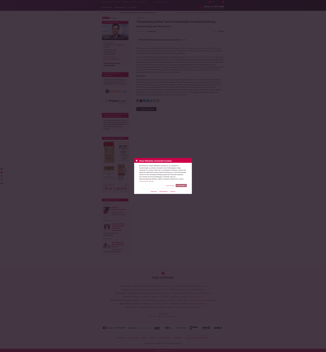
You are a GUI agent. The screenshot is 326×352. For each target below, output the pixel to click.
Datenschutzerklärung (146, 181)
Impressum (172, 191)
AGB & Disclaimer (163, 191)
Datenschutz (154, 191)
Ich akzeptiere (181, 185)
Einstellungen (170, 185)
